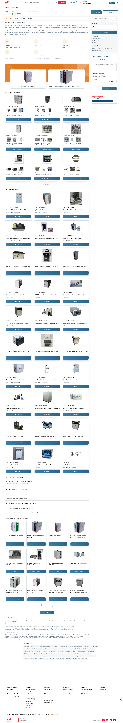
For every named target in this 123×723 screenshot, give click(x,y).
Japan (8, 714)
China (12, 714)
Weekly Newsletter (30, 707)
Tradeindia (7, 7)
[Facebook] (103, 720)
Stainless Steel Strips (49, 653)
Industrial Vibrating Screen (37, 648)
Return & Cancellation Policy (13, 693)
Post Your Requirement (86, 689)
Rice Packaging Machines (89, 648)
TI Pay (45, 693)
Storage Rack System (81, 651)
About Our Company (30, 689)
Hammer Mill (37, 651)
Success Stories (29, 691)
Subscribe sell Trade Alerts (87, 693)
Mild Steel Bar (27, 653)
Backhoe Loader (64, 646)
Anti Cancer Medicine (67, 656)
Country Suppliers (104, 693)
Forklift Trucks (34, 646)
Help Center (10, 689)
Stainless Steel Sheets (37, 653)
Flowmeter (54, 648)
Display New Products (68, 689)
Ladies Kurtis (36, 656)
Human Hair (26, 646)
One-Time (97, 76)
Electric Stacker (94, 646)
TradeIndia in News (30, 696)
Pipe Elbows (84, 658)
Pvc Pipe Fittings (60, 658)
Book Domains (47, 691)
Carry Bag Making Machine (76, 646)
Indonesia (31, 714)
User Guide (9, 691)
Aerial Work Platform (70, 651)
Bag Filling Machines (60, 653)
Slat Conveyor (78, 653)
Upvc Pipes (68, 658)
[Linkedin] (107, 720)
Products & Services (20, 18)
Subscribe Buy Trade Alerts (69, 693)
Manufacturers (103, 689)
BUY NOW (17, 216)
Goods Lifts (26, 658)
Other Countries (54, 714)
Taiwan (16, 714)
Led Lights (43, 656)
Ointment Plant (87, 653)
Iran (48, 714)
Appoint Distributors (48, 702)
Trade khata (47, 696)
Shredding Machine (28, 651)
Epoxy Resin (91, 651)
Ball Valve (58, 656)
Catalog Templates (48, 700)
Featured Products (104, 696)
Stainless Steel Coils (43, 658)
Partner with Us (29, 703)
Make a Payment (29, 705)
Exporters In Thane (96, 50)
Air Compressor (77, 656)
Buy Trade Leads (66, 691)
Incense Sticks (86, 656)
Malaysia (26, 714)
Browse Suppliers (85, 691)
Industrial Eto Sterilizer (76, 648)
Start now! (102, 101)
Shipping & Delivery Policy (13, 696)
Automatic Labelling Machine (48, 651)
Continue (109, 88)
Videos (101, 698)
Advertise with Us (48, 689)
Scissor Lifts (26, 648)
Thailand (21, 714)
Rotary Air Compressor (64, 648)
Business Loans (47, 698)
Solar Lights (94, 656)
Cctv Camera (51, 656)
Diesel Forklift (60, 651)
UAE (36, 714)
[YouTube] (114, 720)
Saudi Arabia (40, 714)
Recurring (105, 76)
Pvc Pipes (52, 658)
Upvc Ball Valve (76, 658)
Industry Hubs (103, 691)
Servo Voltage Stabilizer (45, 646)
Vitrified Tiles (34, 658)
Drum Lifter (86, 646)
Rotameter (47, 648)
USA (46, 714)
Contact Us (28, 701)
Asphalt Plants (70, 653)
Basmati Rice (55, 646)
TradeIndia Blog (29, 693)
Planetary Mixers (27, 656)
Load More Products (47, 605)
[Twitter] (111, 720)
